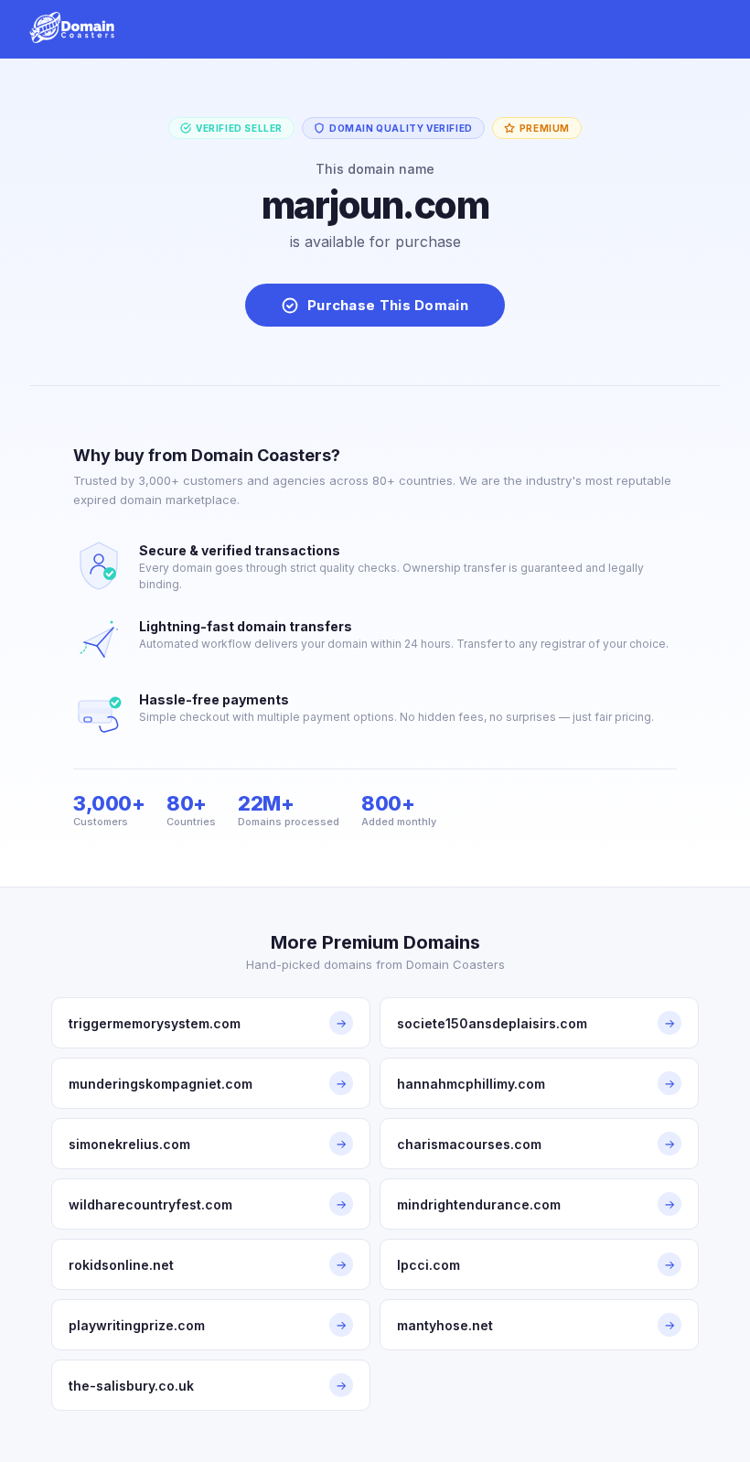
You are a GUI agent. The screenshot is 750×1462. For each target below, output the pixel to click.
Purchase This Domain (387, 305)
